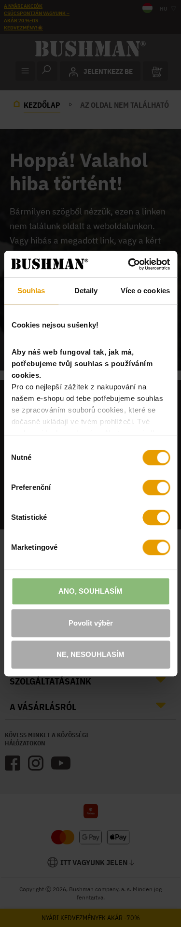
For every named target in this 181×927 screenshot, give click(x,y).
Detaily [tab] (86, 290)
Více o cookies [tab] (145, 290)
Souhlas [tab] (31, 290)
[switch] (156, 487)
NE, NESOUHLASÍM (90, 654)
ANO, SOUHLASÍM (90, 591)
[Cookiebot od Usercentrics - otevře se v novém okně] (129, 264)
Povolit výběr (91, 623)
